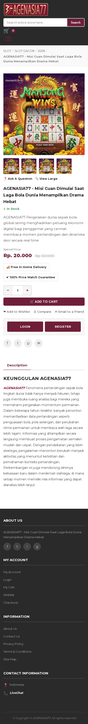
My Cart (9, 587)
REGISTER (63, 326)
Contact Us (11, 636)
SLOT (7, 51)
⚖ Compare (42, 311)
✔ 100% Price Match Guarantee (30, 277)
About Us (10, 628)
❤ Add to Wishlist (16, 311)
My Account (12, 572)
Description (17, 365)
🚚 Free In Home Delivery (26, 267)
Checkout (10, 602)
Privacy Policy (13, 644)
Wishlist (8, 595)
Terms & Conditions (17, 651)
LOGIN (25, 326)
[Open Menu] (8, 39)
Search (76, 22)
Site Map (9, 659)
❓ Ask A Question (17, 178)
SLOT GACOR (25, 51)
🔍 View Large (46, 178)
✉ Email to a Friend (69, 311)
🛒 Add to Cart (44, 301)
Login (7, 579)
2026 (41, 51)
